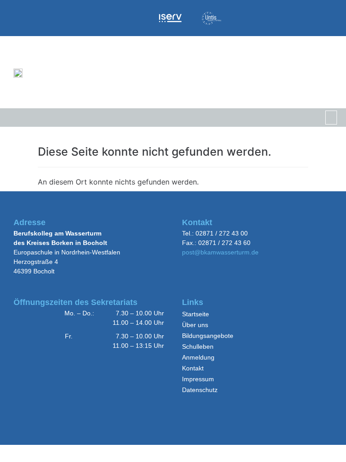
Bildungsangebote (207, 335)
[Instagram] (245, 17)
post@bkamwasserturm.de (220, 252)
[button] (331, 118)
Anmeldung (198, 357)
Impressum (198, 379)
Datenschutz (200, 389)
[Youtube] (302, 17)
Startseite (195, 314)
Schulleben (198, 346)
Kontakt (193, 368)
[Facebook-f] (330, 17)
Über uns (195, 324)
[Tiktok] (274, 17)
